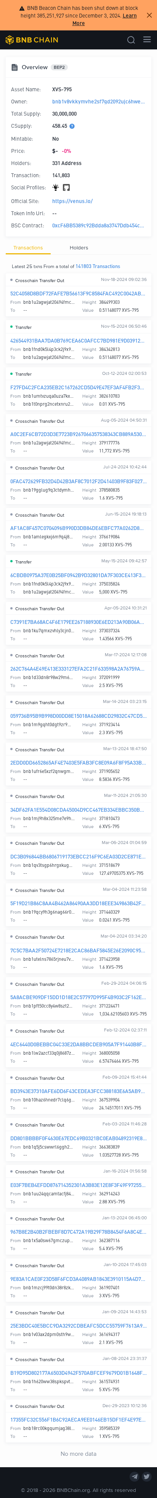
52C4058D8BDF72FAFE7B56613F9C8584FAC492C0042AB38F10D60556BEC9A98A (78, 293)
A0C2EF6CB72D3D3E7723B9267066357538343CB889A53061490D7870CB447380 (78, 434)
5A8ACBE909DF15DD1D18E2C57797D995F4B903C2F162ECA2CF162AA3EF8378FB (78, 997)
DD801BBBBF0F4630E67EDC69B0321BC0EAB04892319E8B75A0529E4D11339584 (78, 1138)
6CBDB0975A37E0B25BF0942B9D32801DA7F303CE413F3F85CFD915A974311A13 (78, 575)
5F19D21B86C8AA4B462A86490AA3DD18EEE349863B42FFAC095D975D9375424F (78, 903)
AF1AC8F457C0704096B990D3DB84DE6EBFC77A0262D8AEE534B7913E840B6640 (78, 528)
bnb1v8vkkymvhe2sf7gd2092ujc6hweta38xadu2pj (99, 101)
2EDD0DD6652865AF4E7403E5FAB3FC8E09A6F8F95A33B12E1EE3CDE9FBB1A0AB (78, 762)
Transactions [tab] (28, 247)
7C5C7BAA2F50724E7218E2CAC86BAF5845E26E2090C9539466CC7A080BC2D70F (78, 950)
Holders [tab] (79, 247)
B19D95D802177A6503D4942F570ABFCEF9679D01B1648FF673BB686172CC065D (78, 1372)
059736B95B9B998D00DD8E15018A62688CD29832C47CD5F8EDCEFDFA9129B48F (78, 715)
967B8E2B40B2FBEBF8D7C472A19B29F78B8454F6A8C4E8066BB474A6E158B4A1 (78, 1231)
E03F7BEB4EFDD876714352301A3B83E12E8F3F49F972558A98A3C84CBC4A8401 (78, 1185)
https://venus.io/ (72, 201)
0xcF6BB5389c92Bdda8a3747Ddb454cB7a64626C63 (99, 225)
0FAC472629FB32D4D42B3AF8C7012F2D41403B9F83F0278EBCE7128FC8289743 (78, 481)
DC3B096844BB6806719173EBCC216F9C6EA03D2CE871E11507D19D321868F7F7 (78, 856)
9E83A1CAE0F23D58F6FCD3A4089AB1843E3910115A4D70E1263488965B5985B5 (78, 1278)
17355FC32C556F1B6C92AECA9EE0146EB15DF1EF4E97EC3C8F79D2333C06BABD (78, 1419)
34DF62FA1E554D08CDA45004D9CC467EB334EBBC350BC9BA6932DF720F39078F (78, 809)
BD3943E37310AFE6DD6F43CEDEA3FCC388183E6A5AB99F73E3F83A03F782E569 (78, 1091)
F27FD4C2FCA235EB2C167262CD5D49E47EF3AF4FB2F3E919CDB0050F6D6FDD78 (78, 387)
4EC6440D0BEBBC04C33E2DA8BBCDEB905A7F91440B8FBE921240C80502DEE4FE (78, 1044)
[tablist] (78, 247)
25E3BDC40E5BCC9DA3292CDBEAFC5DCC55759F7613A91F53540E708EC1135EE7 (78, 1325)
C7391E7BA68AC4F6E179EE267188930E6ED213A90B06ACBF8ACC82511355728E (78, 621)
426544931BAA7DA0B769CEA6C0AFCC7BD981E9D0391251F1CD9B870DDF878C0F (78, 340)
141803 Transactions (97, 266)
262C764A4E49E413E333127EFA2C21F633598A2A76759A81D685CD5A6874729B (78, 668)
